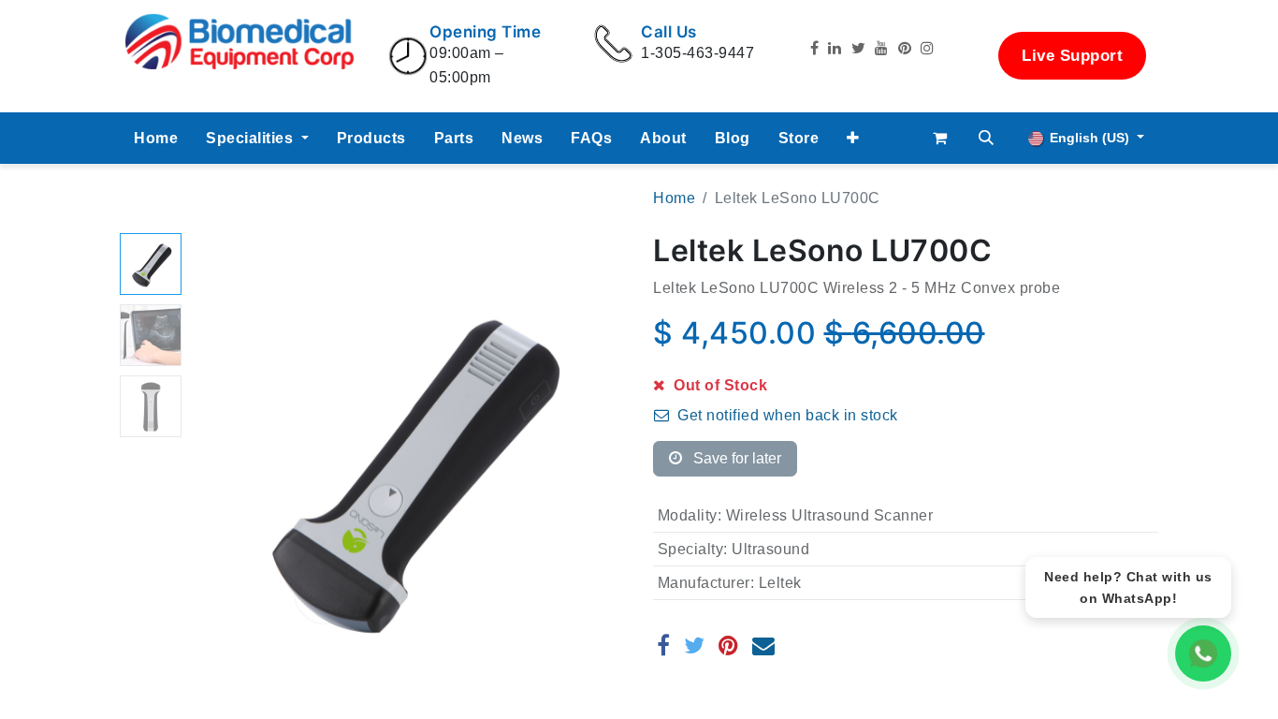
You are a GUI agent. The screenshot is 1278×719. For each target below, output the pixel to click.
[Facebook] (664, 645)
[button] (853, 138)
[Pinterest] (729, 645)
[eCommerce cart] (940, 137)
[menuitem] (156, 138)
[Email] (764, 645)
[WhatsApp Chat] (1203, 653)
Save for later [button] (735, 458)
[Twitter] (694, 645)
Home (674, 198)
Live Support (1072, 56)
